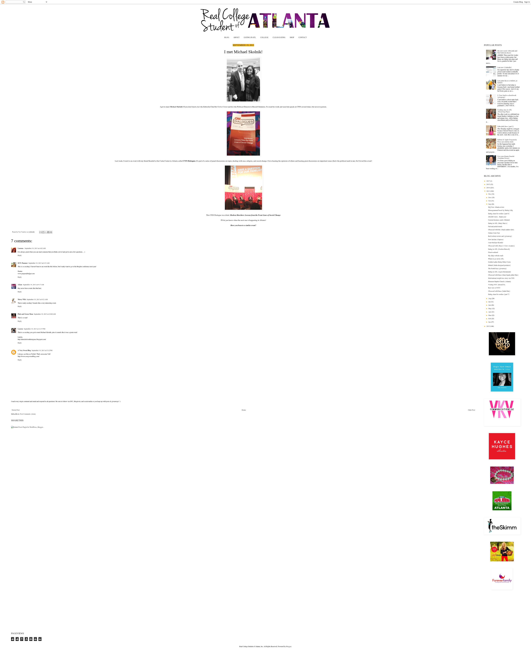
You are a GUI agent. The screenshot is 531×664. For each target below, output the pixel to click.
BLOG (226, 37)
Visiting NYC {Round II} (496, 284)
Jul (489, 302)
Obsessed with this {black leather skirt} (501, 229)
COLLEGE (264, 37)
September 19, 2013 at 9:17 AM (33, 284)
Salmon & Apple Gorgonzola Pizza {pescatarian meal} (507, 140)
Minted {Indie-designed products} (499, 265)
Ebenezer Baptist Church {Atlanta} (499, 281)
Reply (20, 255)
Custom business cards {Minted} (499, 220)
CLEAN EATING (279, 37)
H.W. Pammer (23, 263)
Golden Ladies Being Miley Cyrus (499, 262)
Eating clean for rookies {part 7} (498, 294)
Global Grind (222, 106)
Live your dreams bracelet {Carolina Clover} (505, 157)
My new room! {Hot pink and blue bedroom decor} (507, 52)
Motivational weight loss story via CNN (501, 278)
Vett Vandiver (22, 232)
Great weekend (493, 252)
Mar (490, 315)
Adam (20, 284)
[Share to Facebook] (48, 232)
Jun (489, 305)
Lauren (20, 329)
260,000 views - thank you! (497, 217)
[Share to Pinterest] (51, 232)
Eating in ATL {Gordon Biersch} (499, 249)
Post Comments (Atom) (28, 414)
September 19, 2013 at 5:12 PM (42, 350)
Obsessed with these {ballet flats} (499, 291)
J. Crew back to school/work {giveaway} (506, 96)
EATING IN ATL (250, 37)
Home (244, 410)
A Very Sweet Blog (24, 350)
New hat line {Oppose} (496, 239)
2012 (488, 326)
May (490, 308)
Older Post (471, 410)
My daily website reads (495, 255)
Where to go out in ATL (496, 259)
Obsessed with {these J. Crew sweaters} (501, 246)
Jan (489, 322)
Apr (489, 312)
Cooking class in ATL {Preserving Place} (504, 111)
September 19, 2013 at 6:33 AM (39, 263)
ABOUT (236, 37)
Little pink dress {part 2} (505, 126)
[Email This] (40, 232)
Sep (489, 204)
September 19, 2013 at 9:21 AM (37, 299)
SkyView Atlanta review (496, 207)
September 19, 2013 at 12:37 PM (34, 329)
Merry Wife (22, 299)
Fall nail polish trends (495, 226)
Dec (489, 194)
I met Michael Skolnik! (495, 242)
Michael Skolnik (176, 106)
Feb (489, 318)
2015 (488, 184)
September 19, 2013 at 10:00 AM (45, 314)
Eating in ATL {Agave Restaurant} (499, 272)
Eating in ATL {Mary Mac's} (497, 223)
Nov (490, 197)
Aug (490, 298)
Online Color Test (494, 233)
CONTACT (302, 37)
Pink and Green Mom (25, 314)
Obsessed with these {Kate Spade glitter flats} (503, 275)
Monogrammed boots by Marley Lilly (500, 210)
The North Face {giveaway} (497, 268)
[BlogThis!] (43, 232)
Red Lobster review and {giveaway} (500, 236)
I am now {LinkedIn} (504, 67)
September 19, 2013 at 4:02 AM (35, 248)
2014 (488, 187)
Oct (489, 201)
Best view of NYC (494, 288)
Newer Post (15, 410)
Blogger (288, 646)
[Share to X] (45, 232)
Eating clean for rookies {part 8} (498, 213)
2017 (488, 181)
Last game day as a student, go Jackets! (507, 81)
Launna (21, 248)
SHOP (292, 37)
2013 (488, 191)
